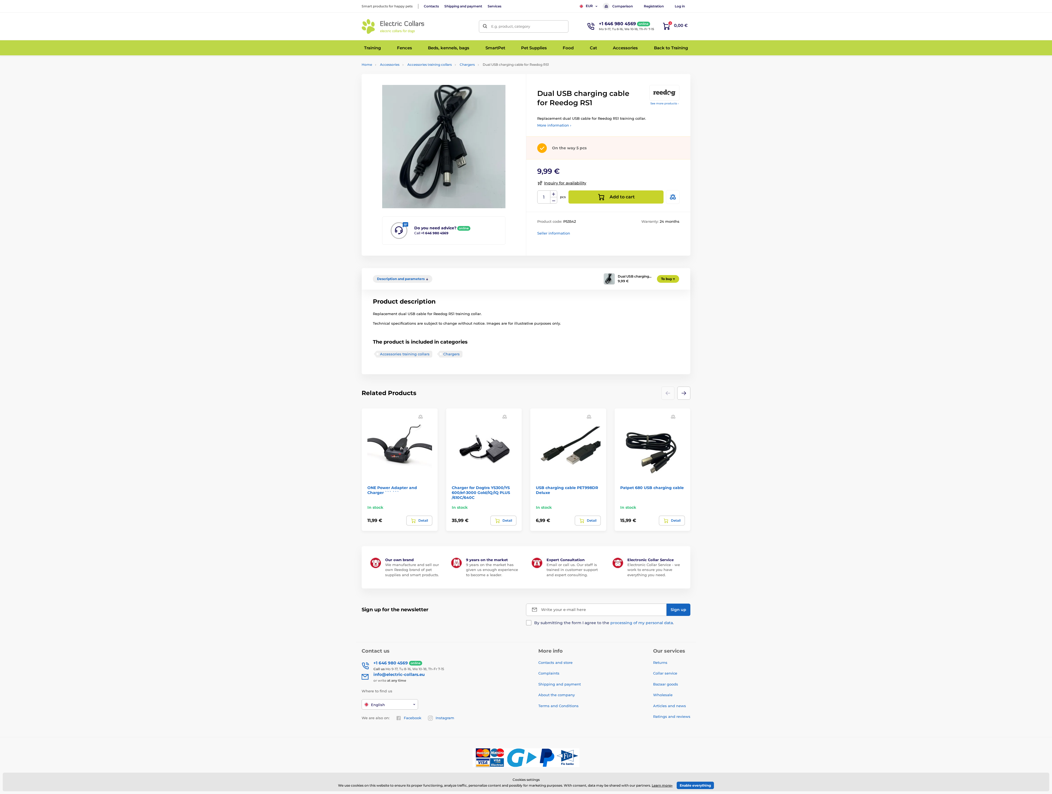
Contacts (431, 6)
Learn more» (662, 785)
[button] (683, 393)
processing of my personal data (641, 622)
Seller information (553, 233)
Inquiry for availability (565, 183)
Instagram (445, 718)
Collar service (665, 673)
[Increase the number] (553, 194)
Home (367, 64)
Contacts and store (555, 662)
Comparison (622, 6)
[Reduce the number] (553, 200)
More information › (554, 125)
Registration (654, 6)
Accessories (389, 64)
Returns (660, 662)
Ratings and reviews (671, 716)
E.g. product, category (510, 26)
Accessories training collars (429, 64)
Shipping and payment (463, 6)
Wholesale (663, 695)
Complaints (548, 673)
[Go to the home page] (393, 26)
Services (494, 6)
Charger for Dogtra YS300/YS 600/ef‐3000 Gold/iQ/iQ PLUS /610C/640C (481, 492)
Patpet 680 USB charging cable (652, 487)
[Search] (485, 26)
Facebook (412, 718)
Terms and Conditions (558, 706)
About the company (556, 695)
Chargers (467, 64)
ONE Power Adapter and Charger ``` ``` (392, 490)
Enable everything (695, 785)
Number (544, 197)
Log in (680, 6)
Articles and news (669, 706)
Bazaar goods (665, 684)
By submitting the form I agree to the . (604, 622)
